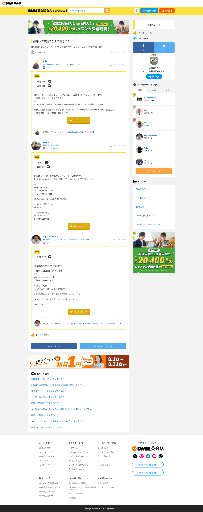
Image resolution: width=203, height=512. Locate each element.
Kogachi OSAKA (150, 135)
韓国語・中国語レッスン (78, 456)
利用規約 (140, 206)
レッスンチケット (105, 464)
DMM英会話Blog (46, 495)
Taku (146, 148)
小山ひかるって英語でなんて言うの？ (47, 397)
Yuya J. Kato (149, 123)
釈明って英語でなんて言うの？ (44, 415)
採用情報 (72, 497)
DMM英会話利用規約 (77, 483)
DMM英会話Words (47, 491)
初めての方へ (141, 189)
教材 (99, 460)
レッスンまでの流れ (106, 452)
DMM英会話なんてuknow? (50, 487)
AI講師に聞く (151, 10)
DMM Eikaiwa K (151, 97)
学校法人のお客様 (147, 472)
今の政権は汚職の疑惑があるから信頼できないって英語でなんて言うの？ (63, 409)
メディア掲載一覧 (76, 493)
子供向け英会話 (75, 460)
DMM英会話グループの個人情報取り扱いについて (83, 488)
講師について (103, 448)
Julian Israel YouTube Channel (79, 132)
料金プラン (73, 448)
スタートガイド (45, 452)
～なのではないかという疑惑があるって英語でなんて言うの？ (58, 421)
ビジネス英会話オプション (79, 464)
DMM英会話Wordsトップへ (148, 224)
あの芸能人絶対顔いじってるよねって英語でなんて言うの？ (57, 384)
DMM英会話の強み (47, 456)
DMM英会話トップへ (145, 215)
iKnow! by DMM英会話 (48, 483)
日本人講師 (43, 460)
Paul (146, 110)
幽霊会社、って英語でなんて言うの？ (47, 427)
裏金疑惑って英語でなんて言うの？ (46, 378)
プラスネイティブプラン (78, 452)
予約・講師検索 (104, 456)
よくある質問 (141, 197)
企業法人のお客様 (147, 464)
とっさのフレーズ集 (106, 487)
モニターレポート (46, 464)
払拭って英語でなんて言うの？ (44, 403)
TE (145, 160)
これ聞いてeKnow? (76, 469)
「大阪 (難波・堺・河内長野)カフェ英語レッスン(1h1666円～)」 (93, 323)
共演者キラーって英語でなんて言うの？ (48, 390)
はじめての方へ (45, 448)
